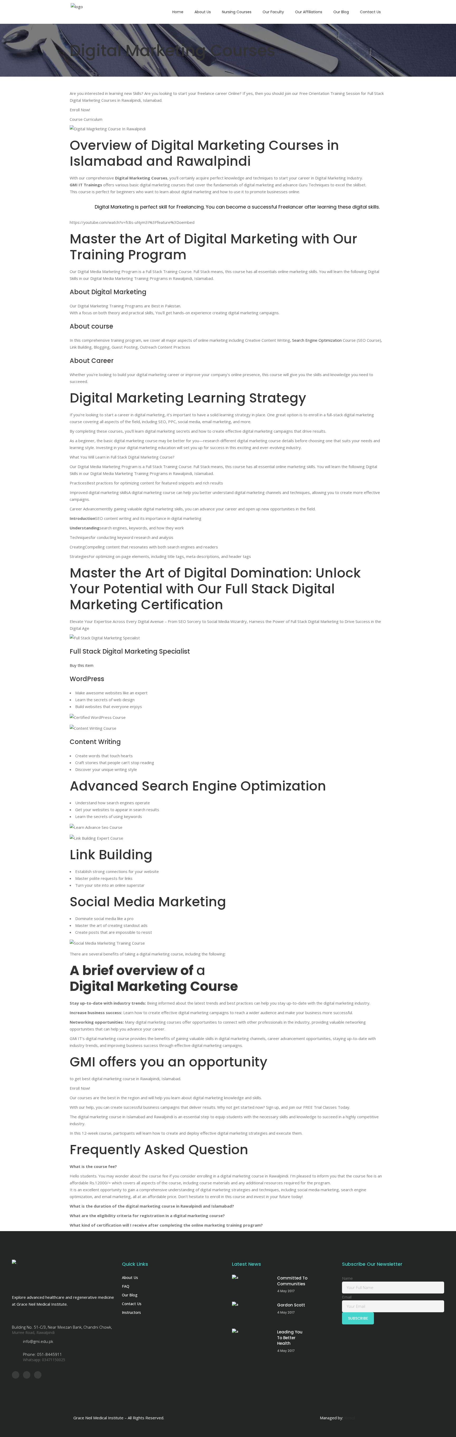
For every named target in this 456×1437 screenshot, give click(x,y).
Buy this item (82, 665)
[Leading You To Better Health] (252, 1340)
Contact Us (131, 1303)
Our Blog (129, 1294)
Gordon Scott (291, 1305)
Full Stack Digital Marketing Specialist (130, 651)
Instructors (131, 1312)
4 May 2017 (286, 1291)
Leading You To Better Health (289, 1337)
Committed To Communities (292, 1281)
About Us (130, 1277)
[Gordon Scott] (252, 1313)
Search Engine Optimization (317, 340)
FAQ (125, 1286)
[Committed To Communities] (252, 1286)
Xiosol (349, 1417)
